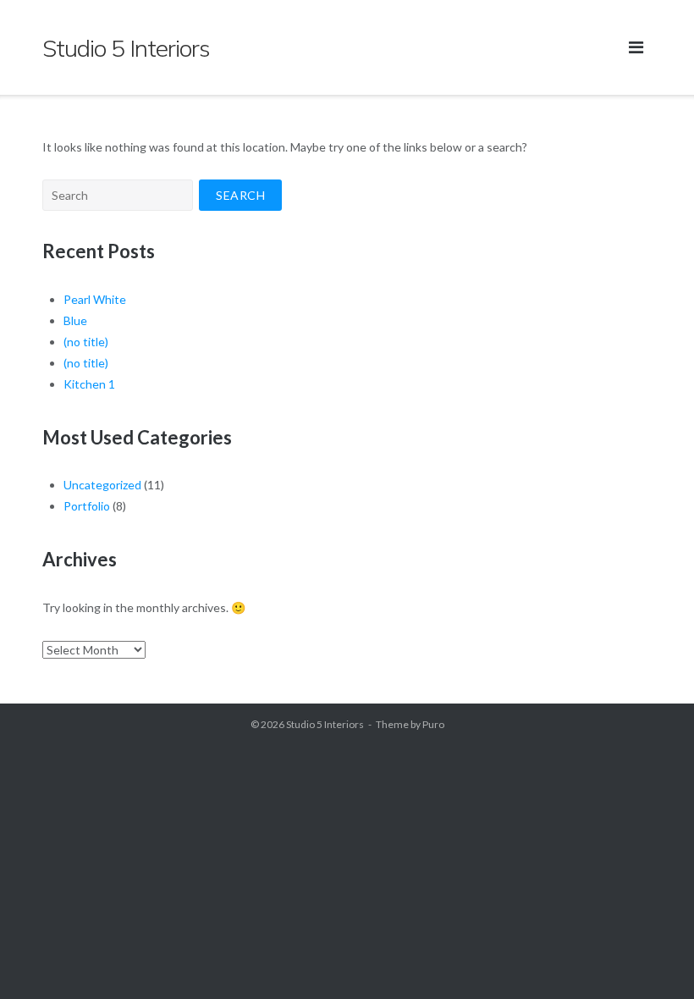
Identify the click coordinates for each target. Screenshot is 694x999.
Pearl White (94, 299)
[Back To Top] (652, 958)
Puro (433, 724)
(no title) (85, 341)
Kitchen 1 (89, 384)
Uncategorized (102, 484)
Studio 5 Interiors (325, 724)
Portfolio (86, 506)
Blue (75, 320)
